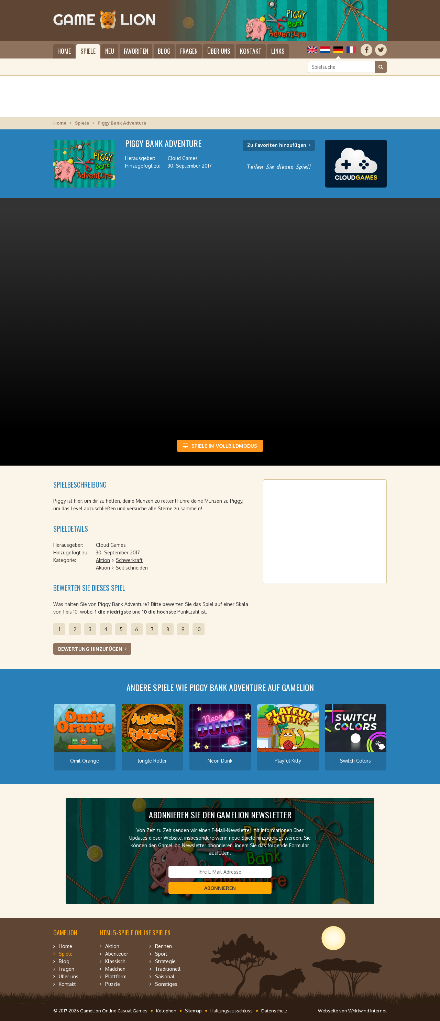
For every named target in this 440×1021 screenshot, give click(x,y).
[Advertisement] (220, 96)
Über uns (218, 50)
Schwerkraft (129, 560)
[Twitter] (381, 50)
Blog (164, 50)
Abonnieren (220, 888)
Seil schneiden (132, 568)
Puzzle (112, 984)
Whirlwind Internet (367, 1010)
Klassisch (115, 961)
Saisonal (164, 976)
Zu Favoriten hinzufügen (276, 145)
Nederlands (325, 50)
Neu (109, 50)
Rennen (163, 946)
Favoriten (136, 50)
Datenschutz (274, 1010)
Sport (161, 954)
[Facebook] (366, 50)
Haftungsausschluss (231, 1010)
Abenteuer (116, 954)
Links (278, 50)
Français (351, 50)
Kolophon (166, 1010)
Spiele (88, 50)
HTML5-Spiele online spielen (135, 932)
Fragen (189, 50)
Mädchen (115, 969)
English (312, 50)
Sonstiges (166, 984)
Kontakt (251, 50)
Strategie (165, 961)
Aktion (103, 560)
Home (64, 50)
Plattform (115, 976)
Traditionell (167, 969)
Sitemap (193, 1010)
